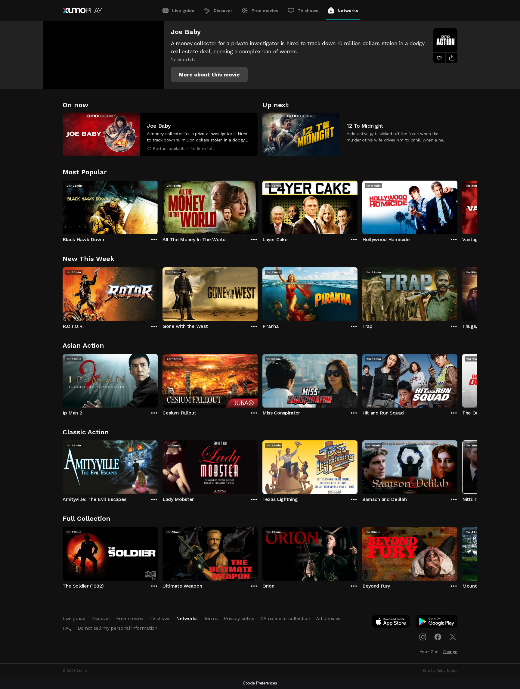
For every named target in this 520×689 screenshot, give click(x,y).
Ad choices (328, 618)
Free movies (265, 10)
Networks (348, 10)
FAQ (67, 628)
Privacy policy (239, 618)
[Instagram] (422, 636)
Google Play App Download (436, 622)
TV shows (308, 10)
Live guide (183, 10)
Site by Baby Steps (440, 671)
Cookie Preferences (260, 683)
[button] (209, 74)
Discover (223, 10)
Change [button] (450, 651)
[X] (452, 636)
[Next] (457, 206)
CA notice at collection (285, 618)
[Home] (82, 10)
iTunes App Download (391, 622)
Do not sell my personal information (117, 628)
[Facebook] (437, 636)
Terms (211, 618)
